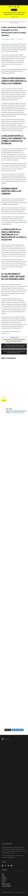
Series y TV (13, 39)
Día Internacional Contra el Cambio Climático (14, 339)
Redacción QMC (6, 39)
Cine (3, 873)
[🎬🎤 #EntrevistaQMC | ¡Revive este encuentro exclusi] (14, 610)
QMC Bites (4, 877)
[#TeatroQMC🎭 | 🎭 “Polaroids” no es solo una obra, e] (14, 480)
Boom (16, 337)
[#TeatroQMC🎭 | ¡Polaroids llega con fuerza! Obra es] (14, 506)
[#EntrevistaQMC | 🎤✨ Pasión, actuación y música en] (14, 689)
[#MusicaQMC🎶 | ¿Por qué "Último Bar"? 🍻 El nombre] (14, 558)
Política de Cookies (6, 884)
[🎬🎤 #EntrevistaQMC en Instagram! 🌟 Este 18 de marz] (14, 636)
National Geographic (17, 341)
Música (3, 875)
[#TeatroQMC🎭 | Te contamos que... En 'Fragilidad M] (14, 428)
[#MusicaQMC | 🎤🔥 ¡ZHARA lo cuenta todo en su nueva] (14, 663)
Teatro (3, 882)
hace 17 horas (15, 16)
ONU (14, 300)
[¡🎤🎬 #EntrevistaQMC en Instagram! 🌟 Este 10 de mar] (14, 715)
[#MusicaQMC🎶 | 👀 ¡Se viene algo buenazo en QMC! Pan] (14, 584)
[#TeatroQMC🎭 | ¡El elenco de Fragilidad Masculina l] (14, 454)
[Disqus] (14, 376)
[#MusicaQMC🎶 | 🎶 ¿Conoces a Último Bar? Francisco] (14, 532)
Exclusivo (8, 341)
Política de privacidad (6, 886)
